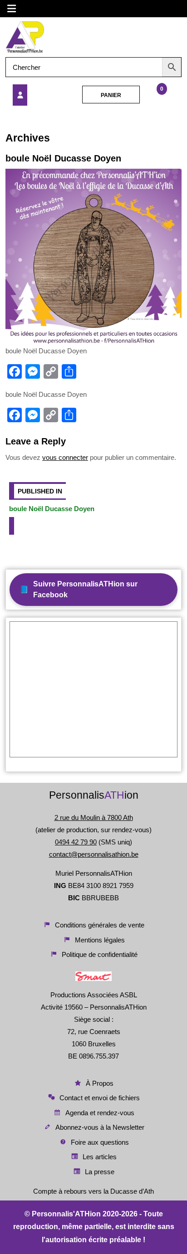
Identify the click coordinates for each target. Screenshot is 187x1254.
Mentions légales (100, 940)
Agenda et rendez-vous (99, 1113)
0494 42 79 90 (76, 842)
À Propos (99, 1083)
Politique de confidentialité (100, 954)
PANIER (111, 95)
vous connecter (65, 457)
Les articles (100, 1157)
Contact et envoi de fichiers (99, 1098)
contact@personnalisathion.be (93, 854)
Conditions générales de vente (99, 925)
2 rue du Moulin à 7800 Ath (93, 817)
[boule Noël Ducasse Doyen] (38, 95)
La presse (99, 1172)
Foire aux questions (100, 1142)
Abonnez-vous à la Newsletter (99, 1127)
